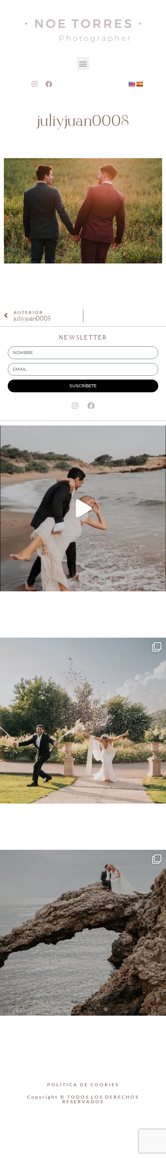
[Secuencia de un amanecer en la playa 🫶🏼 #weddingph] (83, 508)
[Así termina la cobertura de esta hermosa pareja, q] (83, 933)
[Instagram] (34, 83)
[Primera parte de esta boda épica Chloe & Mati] (83, 721)
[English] (131, 84)
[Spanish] (139, 84)
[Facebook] (48, 83)
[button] (83, 63)
